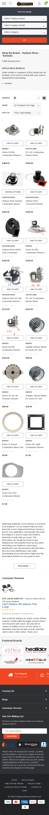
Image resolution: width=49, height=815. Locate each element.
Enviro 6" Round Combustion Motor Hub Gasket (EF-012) (12, 447)
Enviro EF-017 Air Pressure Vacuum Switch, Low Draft (10, 398)
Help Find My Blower (14, 783)
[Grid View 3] (44, 98)
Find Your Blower (25, 12)
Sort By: (6, 113)
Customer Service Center (15, 787)
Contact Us (36, 787)
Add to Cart (13, 143)
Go (24, 40)
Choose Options (13, 192)
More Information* (21, 677)
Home (14, 780)
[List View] (38, 98)
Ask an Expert (27, 780)
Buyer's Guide (34, 783)
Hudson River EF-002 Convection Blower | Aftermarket (12, 301)
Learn (24, 790)
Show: (5, 105)
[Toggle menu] (4, 3)
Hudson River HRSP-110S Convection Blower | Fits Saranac (12, 252)
